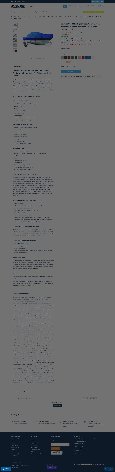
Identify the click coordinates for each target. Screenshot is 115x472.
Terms (46, 249)
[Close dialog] (76, 220)
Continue (57, 238)
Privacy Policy (41, 249)
